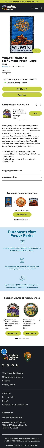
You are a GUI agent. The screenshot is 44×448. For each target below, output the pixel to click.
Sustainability (9, 397)
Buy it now (22, 95)
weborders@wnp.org (12, 417)
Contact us (7, 412)
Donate (5, 401)
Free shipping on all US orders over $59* (24, 2)
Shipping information (12, 171)
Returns (6, 381)
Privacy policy (8, 384)
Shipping (5, 66)
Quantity (6, 70)
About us (6, 393)
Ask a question (9, 177)
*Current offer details (12, 373)
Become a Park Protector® (15, 405)
